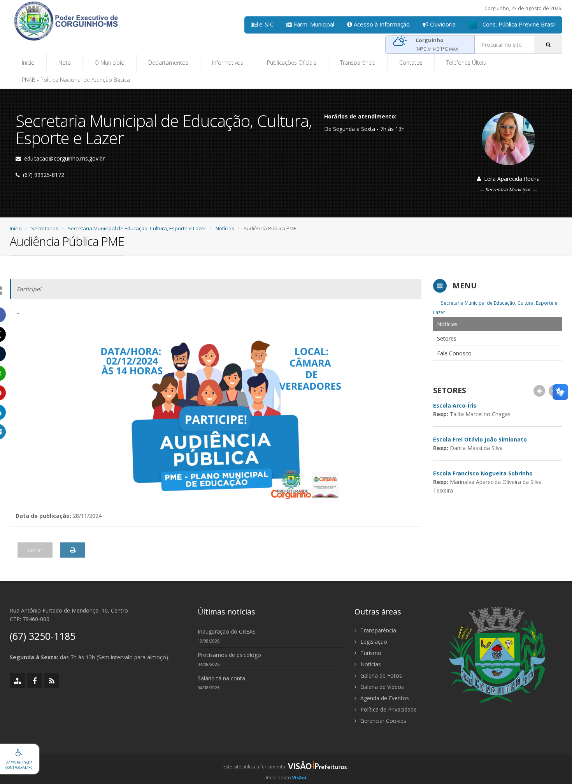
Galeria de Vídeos (381, 686)
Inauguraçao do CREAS (227, 631)
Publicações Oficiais (291, 62)
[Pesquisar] (548, 44)
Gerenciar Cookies (382, 720)
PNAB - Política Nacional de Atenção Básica (76, 79)
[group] (286, 769)
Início (28, 62)
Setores (446, 338)
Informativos (227, 62)
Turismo (370, 653)
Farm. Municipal (313, 24)
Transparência (357, 62)
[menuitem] (498, 324)
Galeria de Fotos (380, 675)
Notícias (225, 228)
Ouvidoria (442, 24)
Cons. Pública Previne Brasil (518, 24)
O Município (110, 62)
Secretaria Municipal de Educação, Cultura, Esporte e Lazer (137, 228)
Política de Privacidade (388, 709)
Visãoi (299, 777)
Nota (64, 62)
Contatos (411, 62)
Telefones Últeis (466, 62)
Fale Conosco (454, 353)
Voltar (35, 550)
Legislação (373, 641)
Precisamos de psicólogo (229, 655)
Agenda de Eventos (384, 698)
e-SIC (266, 24)
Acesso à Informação (381, 24)
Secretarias (44, 228)
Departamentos (168, 62)
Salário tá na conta (221, 678)
